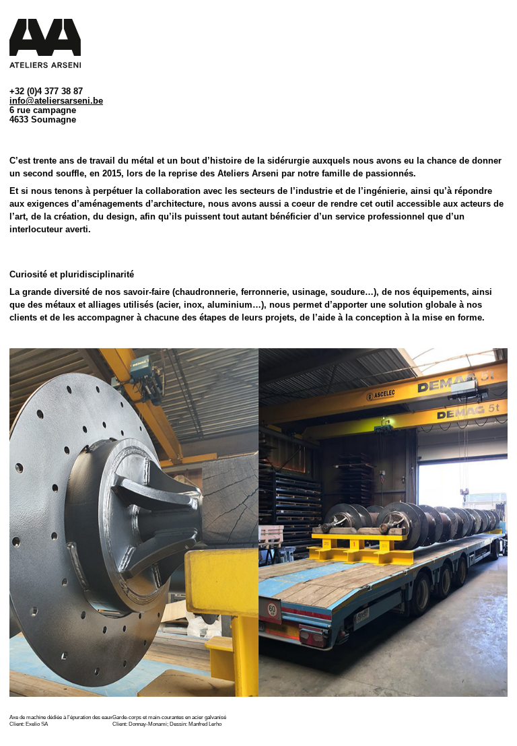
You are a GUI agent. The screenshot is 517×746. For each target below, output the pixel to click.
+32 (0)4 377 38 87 (46, 91)
